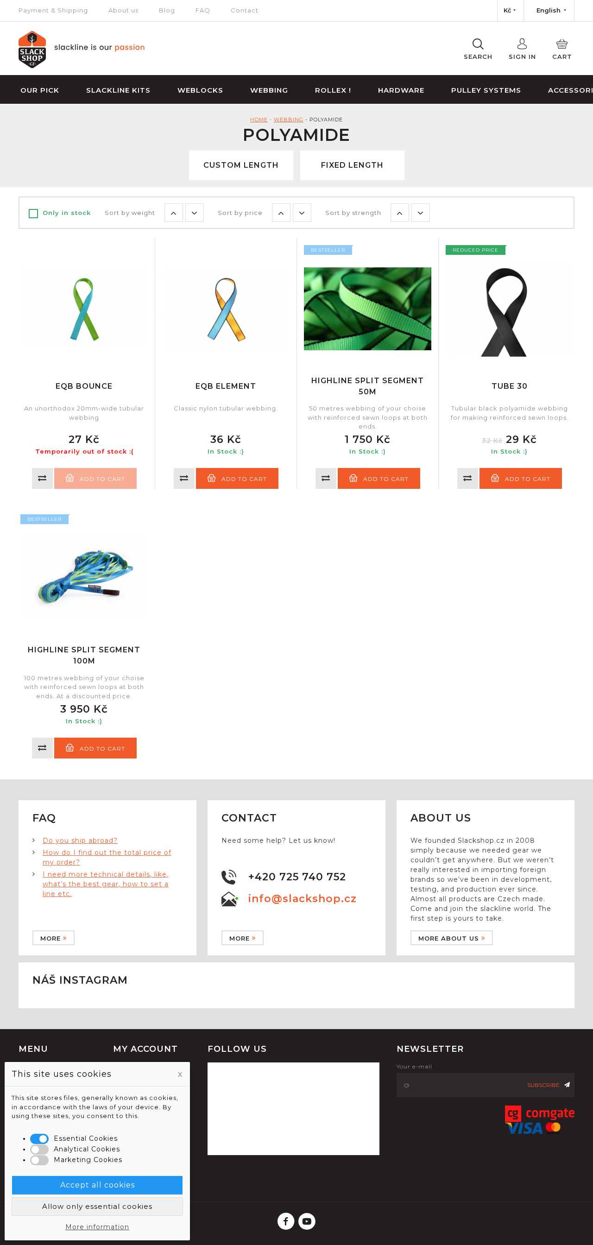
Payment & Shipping (53, 10)
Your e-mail (414, 1066)
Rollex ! (333, 90)
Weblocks (200, 90)
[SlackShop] (82, 66)
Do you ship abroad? (80, 840)
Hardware (401, 90)
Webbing (269, 90)
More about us (448, 938)
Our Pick (39, 90)
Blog (167, 10)
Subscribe (543, 1084)
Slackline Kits (118, 90)
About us (123, 10)
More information (97, 1227)
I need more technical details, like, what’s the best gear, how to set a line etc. (106, 884)
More (50, 938)
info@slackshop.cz (302, 898)
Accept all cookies (97, 1185)
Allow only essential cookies (97, 1206)
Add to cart (244, 478)
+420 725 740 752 (297, 877)
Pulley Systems (486, 90)
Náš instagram (80, 980)
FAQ (203, 10)
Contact (245, 10)
